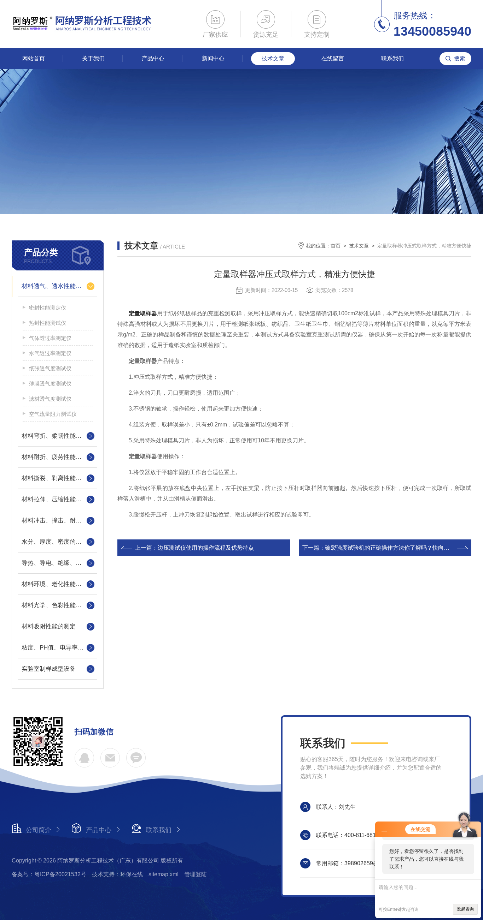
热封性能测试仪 (47, 323)
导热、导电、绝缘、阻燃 (55, 563)
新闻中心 (213, 58)
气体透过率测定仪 (50, 338)
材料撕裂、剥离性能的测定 (58, 478)
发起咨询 (465, 909)
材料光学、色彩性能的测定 (58, 605)
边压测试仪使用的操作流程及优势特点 (206, 548)
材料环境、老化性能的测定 (58, 584)
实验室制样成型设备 (49, 668)
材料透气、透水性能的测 (55, 286)
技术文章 (273, 58)
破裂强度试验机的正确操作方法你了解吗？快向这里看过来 (398, 548)
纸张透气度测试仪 (50, 368)
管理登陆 (195, 874)
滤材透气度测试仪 (50, 399)
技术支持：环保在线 (117, 874)
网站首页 (33, 58)
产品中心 (153, 58)
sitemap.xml (164, 874)
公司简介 (38, 830)
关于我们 (93, 58)
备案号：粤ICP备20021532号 (49, 874)
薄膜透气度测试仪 (50, 384)
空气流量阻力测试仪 (53, 414)
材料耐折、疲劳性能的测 (55, 457)
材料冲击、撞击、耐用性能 (58, 520)
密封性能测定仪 (47, 308)
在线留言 (332, 58)
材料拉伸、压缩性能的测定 (58, 499)
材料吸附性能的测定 (49, 626)
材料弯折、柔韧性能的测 (55, 435)
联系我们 (392, 58)
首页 (336, 246)
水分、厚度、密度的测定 (55, 541)
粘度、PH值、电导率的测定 (58, 647)
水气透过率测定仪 (50, 353)
